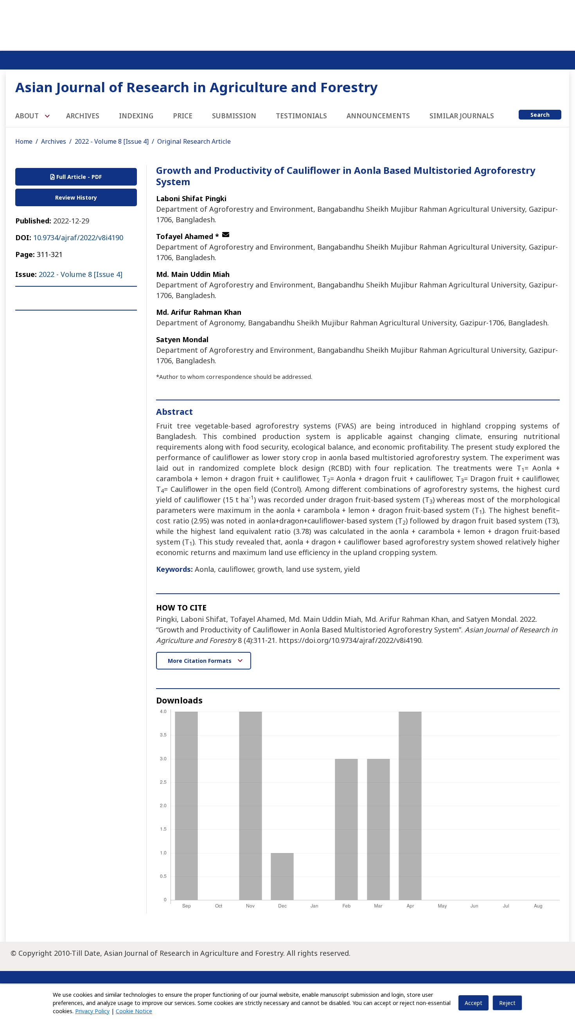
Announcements (378, 115)
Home (23, 141)
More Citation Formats (200, 660)
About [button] (27, 115)
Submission (234, 115)
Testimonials (301, 115)
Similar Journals (461, 115)
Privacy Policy (92, 1011)
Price (182, 115)
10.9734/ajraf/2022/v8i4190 (78, 237)
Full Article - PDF (78, 176)
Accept (473, 1003)
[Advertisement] (287, 23)
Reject (507, 1003)
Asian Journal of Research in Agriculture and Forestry (196, 87)
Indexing (136, 115)
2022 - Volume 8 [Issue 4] (112, 141)
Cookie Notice (134, 1011)
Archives (82, 115)
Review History (76, 197)
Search (540, 114)
